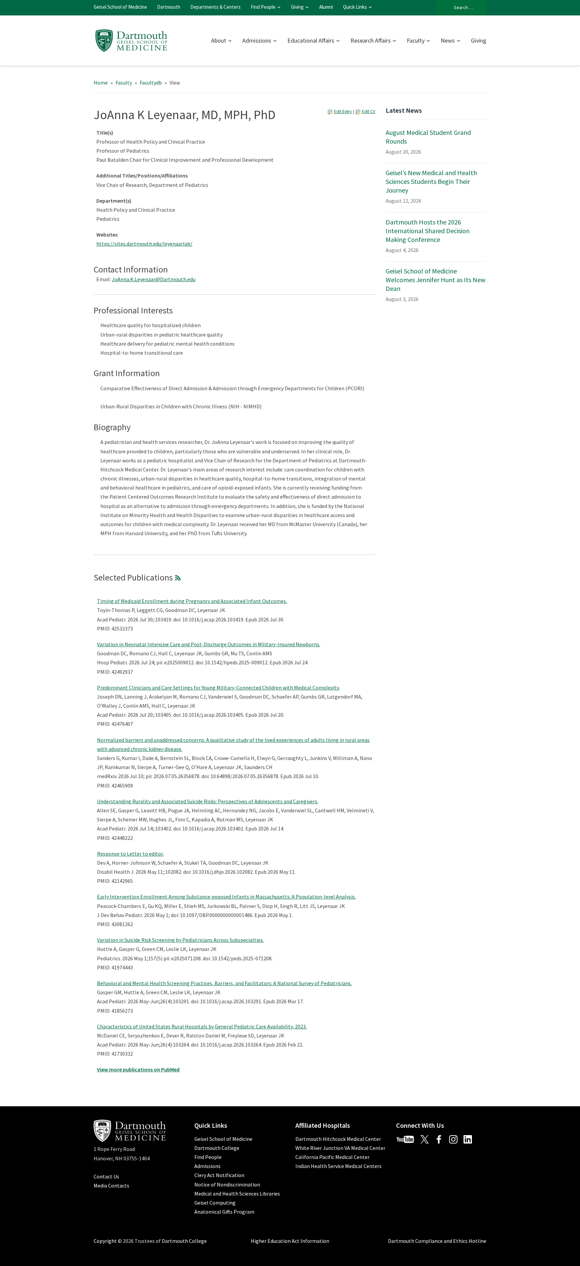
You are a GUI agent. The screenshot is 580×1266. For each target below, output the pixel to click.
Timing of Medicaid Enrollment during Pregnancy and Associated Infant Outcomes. (192, 601)
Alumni (326, 7)
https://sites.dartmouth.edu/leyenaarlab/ (144, 243)
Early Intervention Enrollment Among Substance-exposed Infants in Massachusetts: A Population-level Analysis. (226, 896)
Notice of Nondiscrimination (227, 1184)
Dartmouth (168, 7)
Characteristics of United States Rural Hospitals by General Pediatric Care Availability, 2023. (202, 1026)
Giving (297, 7)
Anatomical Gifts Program (224, 1211)
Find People (263, 7)
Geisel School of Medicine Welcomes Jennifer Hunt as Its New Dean (435, 280)
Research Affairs (370, 40)
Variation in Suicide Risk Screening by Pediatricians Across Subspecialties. (180, 939)
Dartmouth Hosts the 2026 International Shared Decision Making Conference (428, 231)
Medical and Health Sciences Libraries (237, 1193)
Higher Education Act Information (290, 1240)
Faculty (416, 40)
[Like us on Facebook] (441, 1138)
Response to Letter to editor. (130, 853)
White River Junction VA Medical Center (340, 1148)
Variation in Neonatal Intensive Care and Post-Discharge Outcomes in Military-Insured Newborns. (208, 644)
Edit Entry (343, 111)
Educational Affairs (310, 40)
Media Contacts (111, 1185)
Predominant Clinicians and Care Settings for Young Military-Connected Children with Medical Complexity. (218, 687)
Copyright (105, 1240)
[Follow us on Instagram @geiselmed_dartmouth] (456, 1138)
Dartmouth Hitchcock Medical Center (338, 1138)
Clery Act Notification (219, 1175)
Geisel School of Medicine (120, 7)
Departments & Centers (215, 7)
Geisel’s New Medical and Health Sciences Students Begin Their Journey (431, 181)
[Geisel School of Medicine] (131, 39)
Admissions (256, 40)
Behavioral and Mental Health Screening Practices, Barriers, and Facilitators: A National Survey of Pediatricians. (224, 983)
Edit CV (368, 111)
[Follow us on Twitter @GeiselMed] (427, 1138)
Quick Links (355, 7)
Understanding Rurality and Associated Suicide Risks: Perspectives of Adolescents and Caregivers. (207, 801)
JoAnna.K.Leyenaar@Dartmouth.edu (153, 279)
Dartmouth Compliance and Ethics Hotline (437, 1240)
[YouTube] (408, 1138)
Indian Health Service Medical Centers (338, 1166)
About (218, 40)
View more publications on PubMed (138, 1069)
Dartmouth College (216, 1148)
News (448, 40)
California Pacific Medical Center (332, 1157)
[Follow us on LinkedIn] (470, 1138)
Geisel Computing (215, 1202)
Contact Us (106, 1176)
